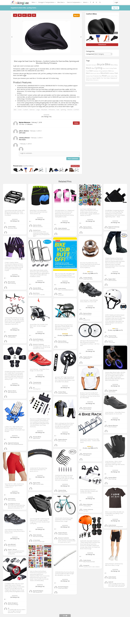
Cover (20, 110)
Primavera (52, 110)
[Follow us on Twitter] (93, 2)
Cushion (25, 110)
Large (38, 110)
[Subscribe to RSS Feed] (96, 2)
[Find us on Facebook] (90, 2)
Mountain (44, 110)
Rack (100, 76)
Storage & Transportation (46, 2)
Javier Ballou (11, 498)
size (91, 78)
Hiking (100, 71)
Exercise (32, 110)
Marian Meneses (113, 425)
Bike (15, 110)
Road (104, 76)
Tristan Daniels (87, 277)
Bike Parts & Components (115, 526)
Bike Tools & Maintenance (65, 290)
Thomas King (112, 336)
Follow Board (75, 166)
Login (116, 2)
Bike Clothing (12, 283)
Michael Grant (87, 453)
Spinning (63, 110)
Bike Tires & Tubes (38, 484)
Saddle (108, 76)
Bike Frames (111, 228)
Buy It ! (76, 15)
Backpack (94, 65)
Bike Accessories (38, 226)
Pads (91, 76)
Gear (91, 71)
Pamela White (37, 288)
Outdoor (111, 73)
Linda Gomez (62, 288)
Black (88, 68)
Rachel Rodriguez (38, 339)
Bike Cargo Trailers (38, 340)
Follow (76, 123)
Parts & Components (73, 2)
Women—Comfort (73, 110)
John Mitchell (12, 544)
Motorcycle (93, 73)
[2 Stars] (45, 114)
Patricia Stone (37, 225)
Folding (111, 68)
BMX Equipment (112, 337)
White (91, 80)
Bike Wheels (86, 358)
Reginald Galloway (113, 227)
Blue (93, 68)
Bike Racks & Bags (38, 289)
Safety (112, 76)
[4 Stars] (47, 114)
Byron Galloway (87, 504)
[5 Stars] (48, 114)
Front (87, 71)
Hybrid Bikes (111, 391)
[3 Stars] (46, 114)
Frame (115, 68)
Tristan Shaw (12, 226)
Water (108, 78)
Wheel (88, 80)
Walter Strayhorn (13, 603)
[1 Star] (44, 114)
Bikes (33, 2)
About (85, 2)
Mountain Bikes (12, 228)
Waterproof (113, 78)
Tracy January (37, 382)
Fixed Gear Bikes (88, 279)
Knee (112, 71)
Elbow (103, 68)
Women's (95, 80)
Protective (96, 76)
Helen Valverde (62, 228)
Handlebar (96, 71)
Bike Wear (60, 2)
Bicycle (100, 64)
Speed (94, 78)
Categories (90, 54)
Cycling (98, 67)
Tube (104, 78)
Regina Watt (111, 279)
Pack (116, 73)
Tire (102, 78)
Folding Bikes (12, 337)
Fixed (107, 68)
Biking (115, 65)
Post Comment (73, 158)
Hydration (105, 71)
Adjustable (88, 65)
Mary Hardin (11, 282)
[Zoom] (29, 15)
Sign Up (115, 8)
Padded (88, 76)
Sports (98, 78)
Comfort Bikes (28, 166)
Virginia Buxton (12, 335)
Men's (88, 73)
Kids (109, 71)
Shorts (88, 78)
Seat (57, 110)
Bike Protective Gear (64, 229)
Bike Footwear (112, 280)
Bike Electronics (87, 228)
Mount (98, 73)
